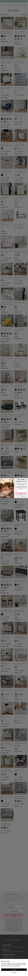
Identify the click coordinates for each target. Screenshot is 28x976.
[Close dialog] (26, 479)
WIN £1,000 (21, 493)
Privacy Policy (24, 494)
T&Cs (21, 494)
